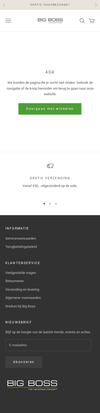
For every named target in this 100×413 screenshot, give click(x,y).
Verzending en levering (22, 289)
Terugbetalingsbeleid (21, 247)
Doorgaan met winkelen (50, 109)
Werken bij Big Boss (20, 306)
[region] (50, 178)
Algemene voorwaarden (23, 298)
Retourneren (14, 281)
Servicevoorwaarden (20, 238)
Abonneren (24, 362)
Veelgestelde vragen (20, 273)
